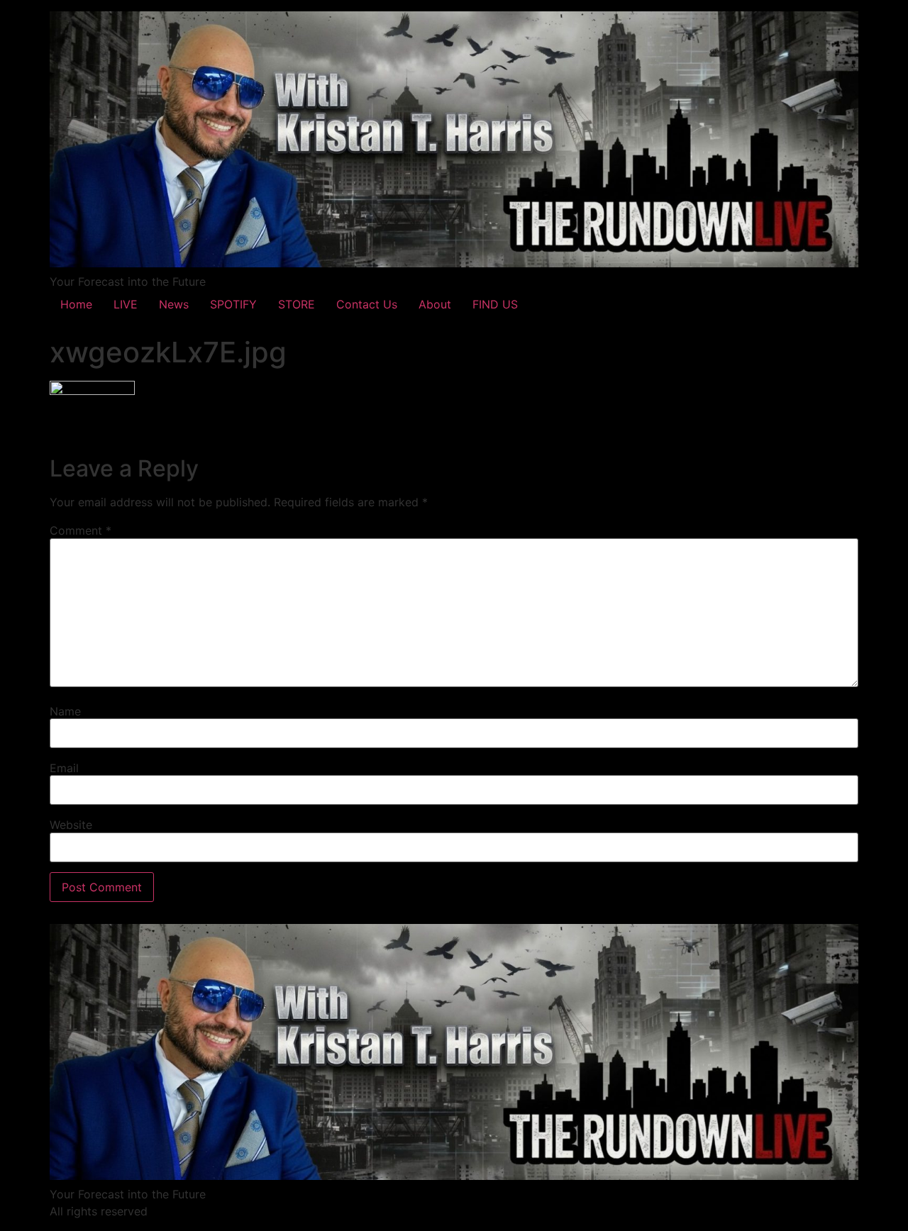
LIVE (126, 304)
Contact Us (366, 304)
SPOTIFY (233, 304)
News (174, 304)
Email (64, 768)
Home (76, 304)
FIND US (495, 304)
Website (71, 824)
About (435, 304)
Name (65, 711)
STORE (296, 304)
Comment (80, 530)
